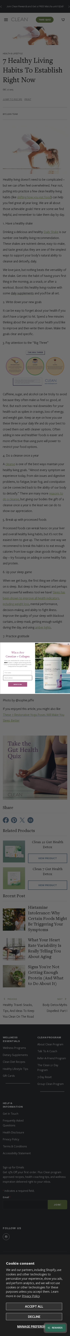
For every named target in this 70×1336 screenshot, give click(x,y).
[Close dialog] (68, 644)
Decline (34, 1316)
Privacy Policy (31, 1296)
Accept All (34, 1306)
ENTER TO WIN (17, 684)
